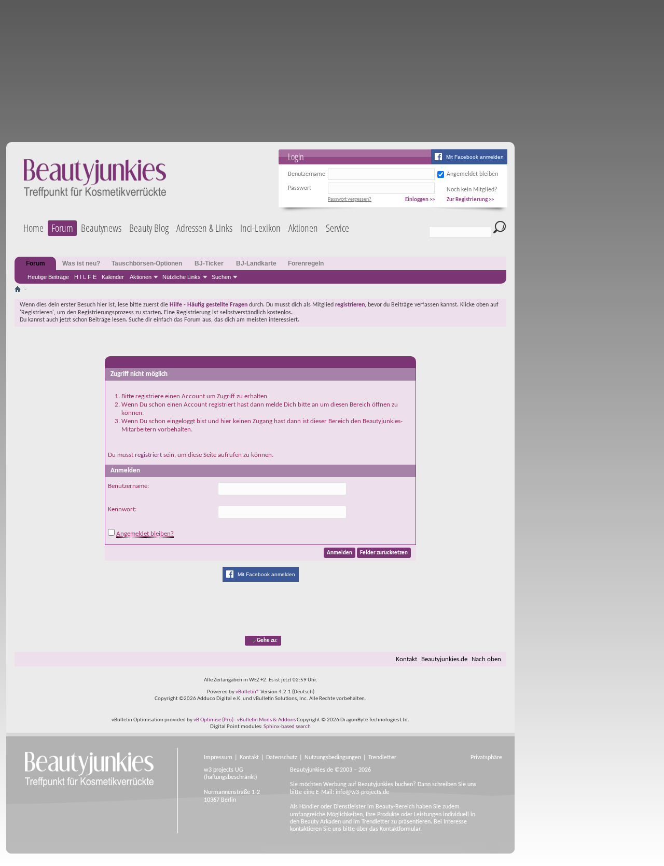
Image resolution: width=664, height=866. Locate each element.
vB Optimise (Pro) (213, 720)
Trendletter (382, 758)
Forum (62, 228)
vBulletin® (247, 692)
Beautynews (101, 228)
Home (33, 228)
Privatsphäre (486, 758)
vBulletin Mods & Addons (266, 720)
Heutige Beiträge (48, 277)
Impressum (218, 758)
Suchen (221, 277)
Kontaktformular (400, 829)
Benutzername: (128, 486)
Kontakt (406, 659)
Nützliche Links (181, 277)
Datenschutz (281, 758)
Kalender (113, 277)
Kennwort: (122, 509)
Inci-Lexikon (260, 228)
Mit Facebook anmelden (475, 157)
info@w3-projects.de (362, 792)
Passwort (299, 188)
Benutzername (306, 174)
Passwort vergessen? (349, 199)
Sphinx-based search (287, 727)
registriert (148, 455)
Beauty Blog (149, 228)
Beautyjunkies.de (444, 659)
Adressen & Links (204, 228)
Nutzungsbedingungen (333, 758)
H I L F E (85, 277)
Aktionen (140, 277)
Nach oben (486, 659)
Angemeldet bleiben (472, 174)
